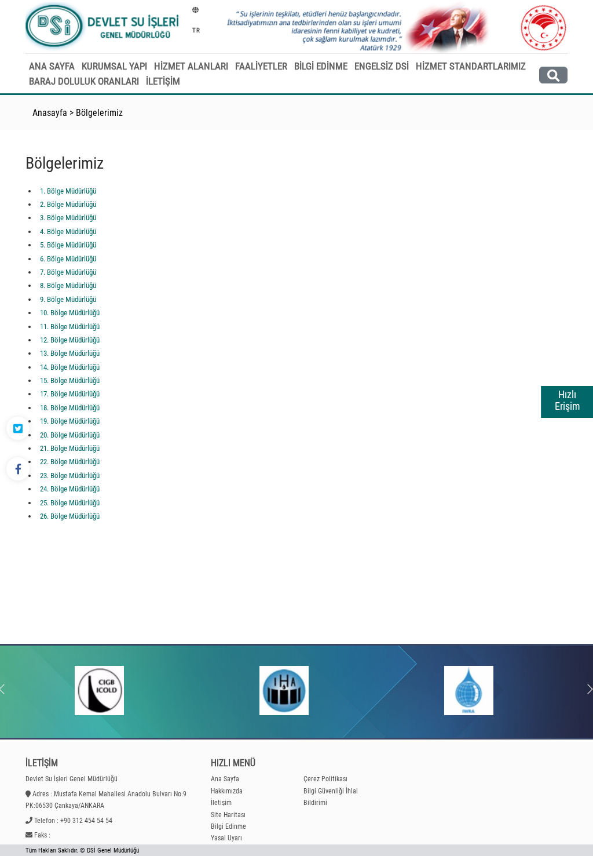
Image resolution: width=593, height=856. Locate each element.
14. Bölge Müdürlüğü (70, 367)
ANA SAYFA (52, 66)
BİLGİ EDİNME (320, 66)
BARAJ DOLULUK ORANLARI (84, 81)
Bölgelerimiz (99, 112)
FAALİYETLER (261, 66)
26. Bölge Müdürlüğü (70, 516)
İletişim (221, 803)
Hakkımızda (227, 791)
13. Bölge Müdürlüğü (70, 353)
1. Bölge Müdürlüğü (68, 191)
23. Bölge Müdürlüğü (70, 475)
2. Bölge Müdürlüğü (68, 204)
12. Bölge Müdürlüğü (70, 340)
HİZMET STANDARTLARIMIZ (471, 66)
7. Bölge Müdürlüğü (68, 272)
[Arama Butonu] (553, 75)
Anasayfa (49, 112)
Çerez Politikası (325, 779)
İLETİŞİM (163, 81)
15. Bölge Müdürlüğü (70, 380)
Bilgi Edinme (228, 826)
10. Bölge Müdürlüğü (70, 312)
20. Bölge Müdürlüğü (70, 435)
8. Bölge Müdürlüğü (68, 285)
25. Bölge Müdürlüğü (70, 502)
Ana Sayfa (225, 779)
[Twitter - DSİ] (18, 428)
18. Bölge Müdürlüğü (70, 407)
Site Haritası (228, 815)
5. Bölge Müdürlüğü (68, 245)
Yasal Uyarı (226, 838)
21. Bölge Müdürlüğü (70, 448)
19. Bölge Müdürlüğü (70, 421)
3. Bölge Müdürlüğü (68, 217)
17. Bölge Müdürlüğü (70, 393)
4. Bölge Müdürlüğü (68, 231)
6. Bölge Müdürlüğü (68, 258)
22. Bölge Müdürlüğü (70, 461)
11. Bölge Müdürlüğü (70, 326)
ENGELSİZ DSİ (381, 66)
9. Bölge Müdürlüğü (68, 299)
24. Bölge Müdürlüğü (70, 489)
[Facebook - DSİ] (18, 468)
